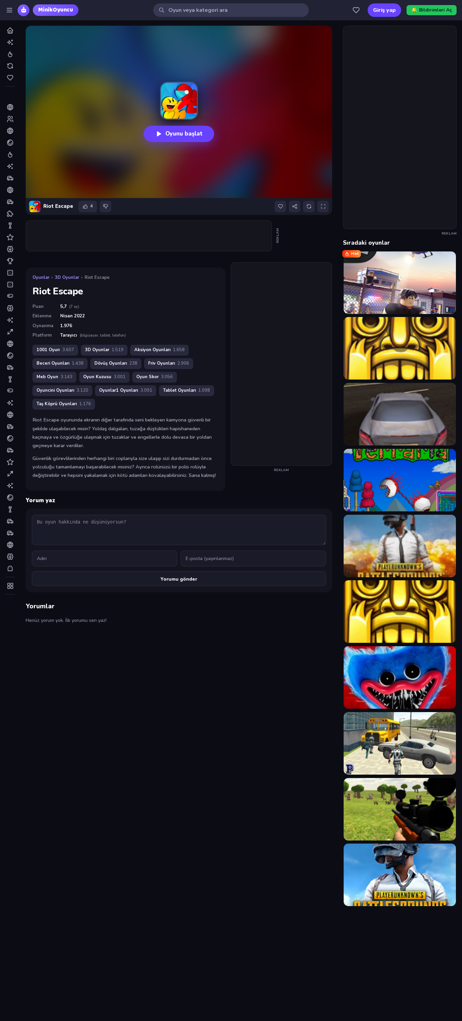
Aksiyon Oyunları (159, 350)
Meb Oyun (54, 377)
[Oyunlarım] (356, 10)
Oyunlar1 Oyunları (125, 390)
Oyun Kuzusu (104, 377)
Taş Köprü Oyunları (64, 404)
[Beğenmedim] (105, 206)
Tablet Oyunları (186, 390)
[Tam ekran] (323, 206)
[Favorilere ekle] (280, 206)
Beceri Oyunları (60, 363)
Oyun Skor (154, 377)
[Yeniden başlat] (309, 206)
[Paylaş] (294, 206)
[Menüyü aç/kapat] (9, 10)
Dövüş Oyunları (115, 363)
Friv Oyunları (168, 363)
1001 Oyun (55, 350)
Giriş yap (384, 10)
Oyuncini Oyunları (62, 390)
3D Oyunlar (67, 277)
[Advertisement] (149, 236)
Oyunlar (40, 277)
